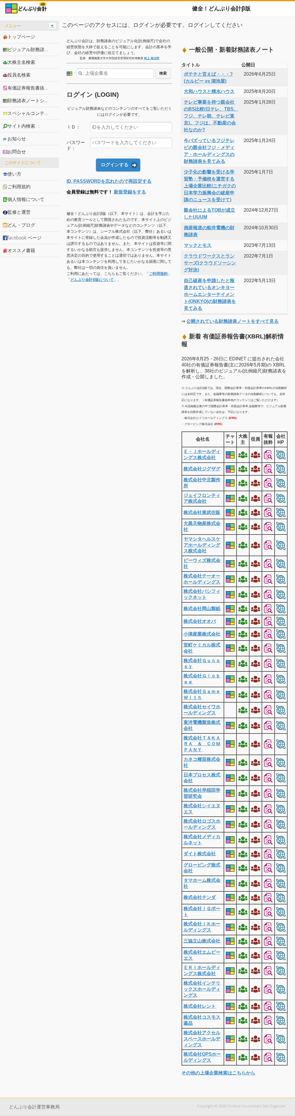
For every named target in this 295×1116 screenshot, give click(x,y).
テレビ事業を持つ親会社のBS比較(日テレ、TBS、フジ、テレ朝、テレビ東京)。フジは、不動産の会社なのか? (211, 116)
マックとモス (197, 245)
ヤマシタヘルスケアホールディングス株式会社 (202, 545)
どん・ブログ (21, 225)
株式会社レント (200, 1006)
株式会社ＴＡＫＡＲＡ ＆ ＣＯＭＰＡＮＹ (202, 743)
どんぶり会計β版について (92, 279)
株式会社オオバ (200, 621)
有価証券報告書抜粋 (28, 88)
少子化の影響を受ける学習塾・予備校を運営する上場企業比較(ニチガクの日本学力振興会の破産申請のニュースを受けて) (210, 185)
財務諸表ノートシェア (30, 100)
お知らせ (16, 138)
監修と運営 (19, 212)
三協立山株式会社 (202, 940)
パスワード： (76, 145)
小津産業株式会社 (202, 633)
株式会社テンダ (200, 897)
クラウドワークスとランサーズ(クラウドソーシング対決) (210, 263)
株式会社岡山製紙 (202, 608)
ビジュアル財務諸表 (28, 49)
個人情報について (25, 199)
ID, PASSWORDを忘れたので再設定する (109, 181)
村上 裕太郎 (151, 58)
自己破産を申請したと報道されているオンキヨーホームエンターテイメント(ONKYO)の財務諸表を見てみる (210, 294)
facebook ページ (24, 237)
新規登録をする (130, 191)
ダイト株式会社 (200, 853)
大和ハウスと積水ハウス (209, 91)
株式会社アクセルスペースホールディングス (202, 1038)
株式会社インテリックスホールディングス (202, 989)
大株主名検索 (21, 62)
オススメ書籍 (21, 250)
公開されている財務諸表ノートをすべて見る (232, 321)
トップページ (21, 36)
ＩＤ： (73, 126)
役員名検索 (19, 75)
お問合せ (16, 151)
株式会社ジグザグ (202, 468)
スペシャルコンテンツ (30, 113)
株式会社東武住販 (202, 512)
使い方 (14, 174)
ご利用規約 (158, 273)
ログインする (114, 164)
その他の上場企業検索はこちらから (218, 1072)
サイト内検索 (21, 126)
